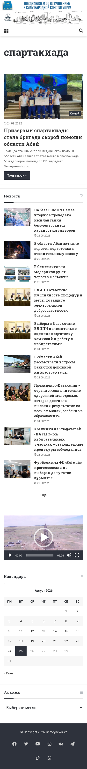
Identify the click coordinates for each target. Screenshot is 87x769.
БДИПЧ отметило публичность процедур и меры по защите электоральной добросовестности (58, 300)
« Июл (8, 673)
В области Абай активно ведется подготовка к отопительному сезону (56, 248)
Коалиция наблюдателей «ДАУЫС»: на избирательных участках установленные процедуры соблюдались (58, 439)
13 (43, 631)
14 (55, 631)
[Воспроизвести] (10, 555)
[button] (43, 537)
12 (32, 631)
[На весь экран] (76, 555)
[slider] (39, 555)
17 (9, 641)
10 (9, 631)
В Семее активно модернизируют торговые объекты (51, 271)
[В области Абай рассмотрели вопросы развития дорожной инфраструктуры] (17, 364)
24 (9, 651)
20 (43, 641)
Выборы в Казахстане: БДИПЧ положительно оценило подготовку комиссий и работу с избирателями (55, 333)
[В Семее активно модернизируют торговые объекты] (17, 273)
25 (20, 651)
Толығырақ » (17, 175)
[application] (43, 537)
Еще (43, 495)
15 (66, 631)
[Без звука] (69, 555)
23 (77, 641)
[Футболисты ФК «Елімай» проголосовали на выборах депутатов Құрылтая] (17, 469)
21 (55, 641)
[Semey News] (43, 17)
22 (66, 641)
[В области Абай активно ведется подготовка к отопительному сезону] (17, 250)
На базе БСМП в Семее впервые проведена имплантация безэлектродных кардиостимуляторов (54, 220)
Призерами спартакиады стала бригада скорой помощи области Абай (43, 137)
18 (20, 641)
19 (32, 641)
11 (20, 631)
